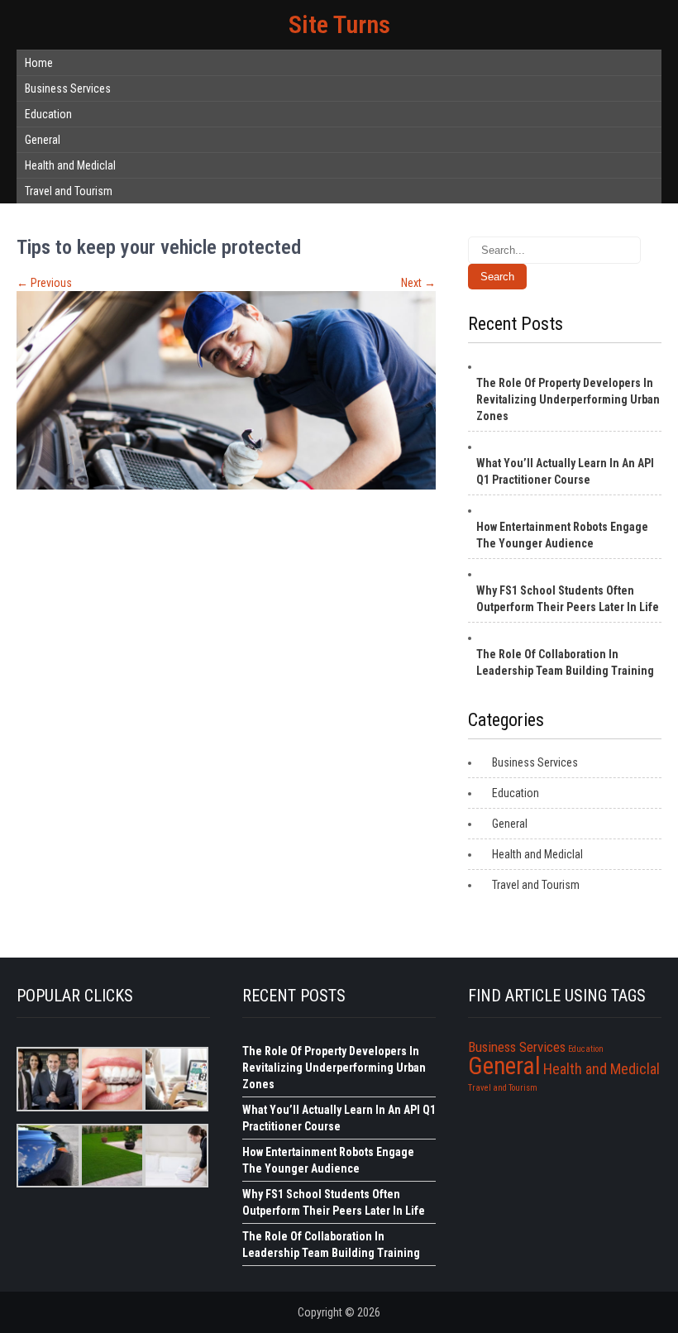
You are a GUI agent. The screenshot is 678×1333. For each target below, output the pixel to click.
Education (48, 114)
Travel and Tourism (68, 191)
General (42, 139)
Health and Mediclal (70, 165)
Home (39, 62)
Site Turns (339, 24)
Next (418, 282)
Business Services (68, 88)
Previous (44, 282)
